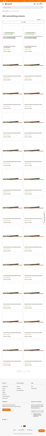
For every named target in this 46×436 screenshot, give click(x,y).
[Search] (42, 7)
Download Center (20, 390)
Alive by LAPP (5, 398)
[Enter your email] (42, 411)
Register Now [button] (6, 409)
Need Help (19, 388)
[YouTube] (5, 1)
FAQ (32, 386)
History (3, 388)
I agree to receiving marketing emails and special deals (37, 415)
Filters (22, 22)
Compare (38, 19)
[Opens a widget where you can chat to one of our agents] (41, 430)
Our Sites (4, 394)
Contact (18, 386)
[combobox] (23, 7)
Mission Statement (6, 396)
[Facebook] (3, 1)
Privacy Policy (34, 388)
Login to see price (6, 49)
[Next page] (29, 371)
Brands (3, 392)
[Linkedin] (7, 1)
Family (3, 390)
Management (5, 386)
